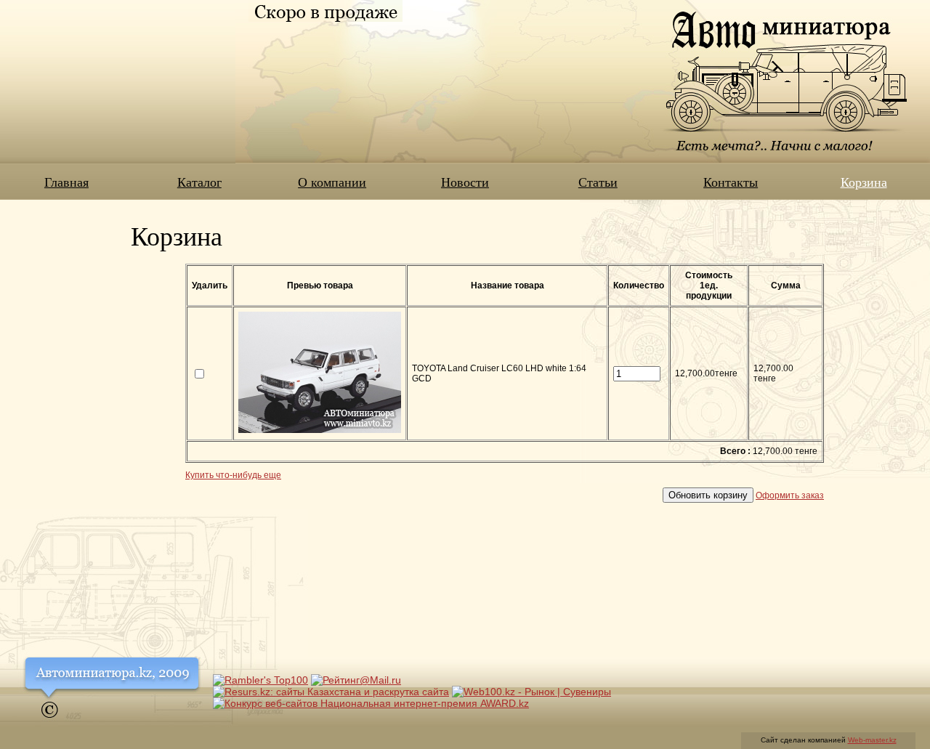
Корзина (864, 181)
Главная (66, 181)
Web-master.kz (872, 740)
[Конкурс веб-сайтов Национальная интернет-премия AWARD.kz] (371, 703)
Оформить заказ (790, 495)
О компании (332, 181)
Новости (465, 181)
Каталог (199, 181)
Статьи (598, 181)
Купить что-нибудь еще (233, 475)
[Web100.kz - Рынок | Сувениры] (531, 691)
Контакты (730, 181)
